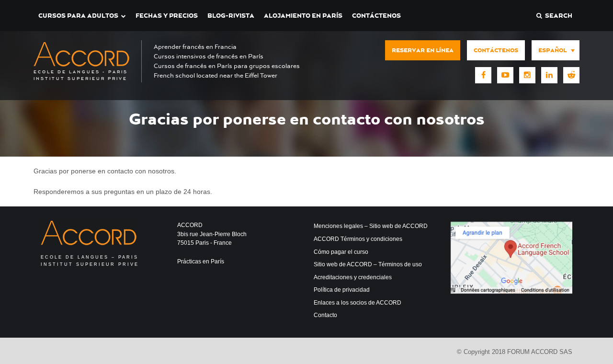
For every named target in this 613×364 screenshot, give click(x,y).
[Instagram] (527, 75)
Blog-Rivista (230, 15)
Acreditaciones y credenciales (353, 277)
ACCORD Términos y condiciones (358, 239)
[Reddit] (571, 75)
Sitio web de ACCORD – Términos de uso (368, 264)
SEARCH (557, 15)
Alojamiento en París (303, 15)
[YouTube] (505, 75)
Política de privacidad (342, 289)
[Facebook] (483, 75)
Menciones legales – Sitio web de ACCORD (371, 226)
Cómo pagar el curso (341, 252)
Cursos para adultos (78, 15)
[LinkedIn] (549, 75)
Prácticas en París (200, 261)
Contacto (325, 315)
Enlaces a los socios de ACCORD (357, 302)
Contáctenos (376, 15)
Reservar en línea (423, 50)
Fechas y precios (167, 15)
